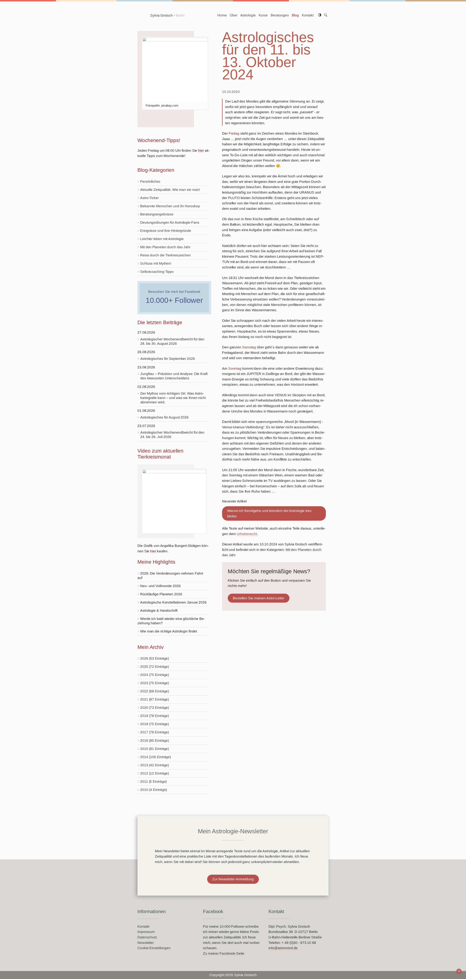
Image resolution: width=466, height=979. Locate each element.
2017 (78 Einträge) (154, 732)
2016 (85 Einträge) (154, 740)
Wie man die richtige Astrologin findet (168, 631)
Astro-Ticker (149, 198)
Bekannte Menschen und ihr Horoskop (170, 206)
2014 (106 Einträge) (155, 757)
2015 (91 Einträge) (154, 749)
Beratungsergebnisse (156, 214)
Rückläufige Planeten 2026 (161, 594)
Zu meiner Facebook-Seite (223, 953)
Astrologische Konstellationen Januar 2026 (173, 602)
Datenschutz (147, 937)
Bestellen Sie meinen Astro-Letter (258, 598)
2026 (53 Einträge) (154, 658)
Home (222, 15)
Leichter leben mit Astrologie (162, 239)
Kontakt (308, 15)
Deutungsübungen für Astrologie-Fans (169, 222)
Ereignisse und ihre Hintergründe (165, 231)
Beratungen (280, 15)
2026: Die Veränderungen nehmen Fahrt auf (170, 575)
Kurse (263, 15)
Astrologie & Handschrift (158, 610)
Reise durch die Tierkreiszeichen (165, 255)
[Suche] (326, 15)
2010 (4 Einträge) (153, 790)
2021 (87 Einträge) (154, 699)
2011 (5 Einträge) (153, 781)
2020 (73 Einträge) (154, 707)
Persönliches (150, 181)
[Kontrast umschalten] (320, 15)
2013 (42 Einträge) (154, 765)
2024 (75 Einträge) (154, 675)
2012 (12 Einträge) (154, 773)
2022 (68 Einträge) (154, 691)
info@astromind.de (283, 948)
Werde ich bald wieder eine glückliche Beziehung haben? (171, 621)
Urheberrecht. (247, 534)
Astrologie (248, 15)
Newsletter (145, 943)
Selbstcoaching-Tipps (157, 272)
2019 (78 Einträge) (154, 716)
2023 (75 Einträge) (154, 683)
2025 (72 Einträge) (154, 667)
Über (233, 15)
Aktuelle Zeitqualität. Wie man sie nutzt (170, 190)
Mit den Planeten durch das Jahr (165, 247)
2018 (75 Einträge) (154, 724)
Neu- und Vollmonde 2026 (160, 586)
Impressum (146, 932)
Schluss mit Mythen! (155, 263)
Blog (295, 15)
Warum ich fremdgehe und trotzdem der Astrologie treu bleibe (269, 513)
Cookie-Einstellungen (154, 948)
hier (201, 150)
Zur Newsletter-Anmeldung (233, 879)
